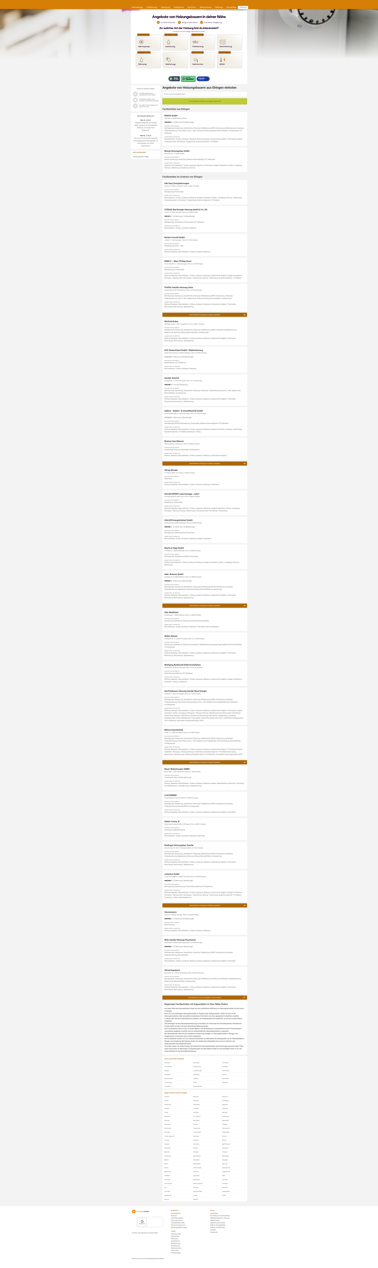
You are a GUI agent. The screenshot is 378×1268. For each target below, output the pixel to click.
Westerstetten (197, 1164)
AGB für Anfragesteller (217, 1225)
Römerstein (196, 1144)
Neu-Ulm (166, 1199)
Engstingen (225, 1148)
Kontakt (213, 1230)
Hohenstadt (196, 1160)
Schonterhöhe (226, 1128)
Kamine (228, 1041)
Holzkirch (224, 1136)
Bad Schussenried (198, 1183)
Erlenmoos (225, 1096)
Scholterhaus (167, 1128)
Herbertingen (225, 1116)
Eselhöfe (195, 1199)
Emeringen (167, 1132)
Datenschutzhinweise (217, 1223)
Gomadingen (196, 1128)
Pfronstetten (196, 1104)
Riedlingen (196, 1100)
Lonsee (195, 1195)
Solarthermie (179, 7)
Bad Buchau (196, 1120)
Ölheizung (219, 7)
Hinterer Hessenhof (169, 1136)
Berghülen (167, 1152)
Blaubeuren (167, 1116)
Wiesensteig (225, 1100)
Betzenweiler (167, 1171)
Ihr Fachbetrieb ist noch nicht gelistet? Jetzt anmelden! (204, 997)
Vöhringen (196, 1108)
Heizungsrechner (177, 1220)
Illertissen (195, 1140)
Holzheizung (175, 1246)
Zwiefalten (167, 1175)
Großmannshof (226, 1171)
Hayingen (166, 1144)
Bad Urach (224, 1164)
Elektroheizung (205, 7)
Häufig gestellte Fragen (141, 157)
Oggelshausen (168, 1195)
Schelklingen (167, 1104)
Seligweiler (225, 1104)
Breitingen (224, 1112)
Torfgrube (224, 1152)
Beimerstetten (197, 1156)
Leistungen (214, 1213)
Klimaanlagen (176, 1253)
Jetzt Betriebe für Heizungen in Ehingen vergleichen (204, 315)
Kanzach (195, 1124)
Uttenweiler (167, 1124)
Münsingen (167, 1179)
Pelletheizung (152, 7)
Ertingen (195, 1148)
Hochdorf (166, 1096)
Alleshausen (167, 1156)
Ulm (165, 1187)
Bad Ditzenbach (226, 1144)
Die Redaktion (176, 1213)
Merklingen (196, 1136)
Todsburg (224, 1124)
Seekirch (166, 1160)
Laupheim (167, 1108)
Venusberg (225, 1108)
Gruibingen (225, 1183)
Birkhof (166, 1164)
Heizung (243, 7)
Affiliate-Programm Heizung (219, 1218)
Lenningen (225, 1179)
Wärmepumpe (137, 7)
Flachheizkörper (235, 1029)
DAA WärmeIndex (177, 1218)
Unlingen (166, 1140)
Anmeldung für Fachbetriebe (220, 1216)
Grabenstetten (226, 1132)
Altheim (166, 1100)
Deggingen (225, 1160)
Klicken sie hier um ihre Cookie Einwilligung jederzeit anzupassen (148, 1258)
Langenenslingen (197, 1191)
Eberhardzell (225, 1120)
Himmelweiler (196, 1116)
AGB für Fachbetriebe (217, 1227)
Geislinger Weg (226, 1167)
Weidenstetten (226, 1191)
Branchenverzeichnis (178, 1225)
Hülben (224, 1195)
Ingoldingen (196, 1175)
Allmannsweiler (197, 1167)
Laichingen (167, 1191)
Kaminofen (192, 7)
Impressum (214, 1232)
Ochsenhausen (197, 1132)
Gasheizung (165, 7)
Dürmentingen (168, 1183)
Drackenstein (196, 1179)
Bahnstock (196, 1096)
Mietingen (167, 1120)
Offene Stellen (215, 1220)
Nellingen (195, 1152)
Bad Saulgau (225, 1156)
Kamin (241, 1008)
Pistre (223, 1175)
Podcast (174, 1216)
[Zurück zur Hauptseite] (150, 1211)
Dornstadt (195, 1112)
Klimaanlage (231, 7)
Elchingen (195, 1187)
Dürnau (166, 1112)
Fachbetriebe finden (178, 1223)
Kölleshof (195, 1171)
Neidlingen (225, 1187)
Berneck (224, 1140)
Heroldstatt (167, 1148)
